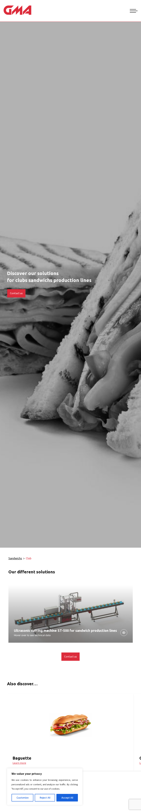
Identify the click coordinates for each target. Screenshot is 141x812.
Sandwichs (15, 558)
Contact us (16, 293)
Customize (23, 797)
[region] (45, 786)
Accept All (67, 797)
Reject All (45, 797)
